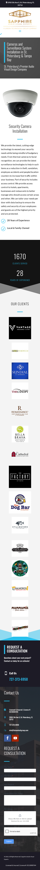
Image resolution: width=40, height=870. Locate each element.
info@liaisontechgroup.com (18, 730)
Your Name (8, 767)
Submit (8, 841)
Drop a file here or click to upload (20, 819)
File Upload (8, 809)
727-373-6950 (18, 679)
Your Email (8, 776)
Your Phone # (9, 785)
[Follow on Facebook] (7, 738)
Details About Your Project (13, 793)
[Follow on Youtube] (15, 738)
